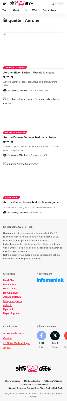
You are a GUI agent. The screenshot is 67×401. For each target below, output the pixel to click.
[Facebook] (41, 340)
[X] (55, 340)
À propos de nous (13, 333)
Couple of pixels (12, 301)
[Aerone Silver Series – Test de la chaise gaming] (33, 50)
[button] (6, 3)
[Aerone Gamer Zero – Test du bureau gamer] (33, 180)
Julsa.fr (7, 305)
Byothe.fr (8, 309)
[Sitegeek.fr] (21, 3)
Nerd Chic (9, 280)
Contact (7, 338)
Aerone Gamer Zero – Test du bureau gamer (31, 202)
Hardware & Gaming (15, 68)
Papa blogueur (11, 313)
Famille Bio (9, 284)
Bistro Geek (10, 288)
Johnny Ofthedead (19, 90)
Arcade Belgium (12, 296)
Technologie (11, 197)
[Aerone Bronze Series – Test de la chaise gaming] (33, 115)
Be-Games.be (11, 292)
